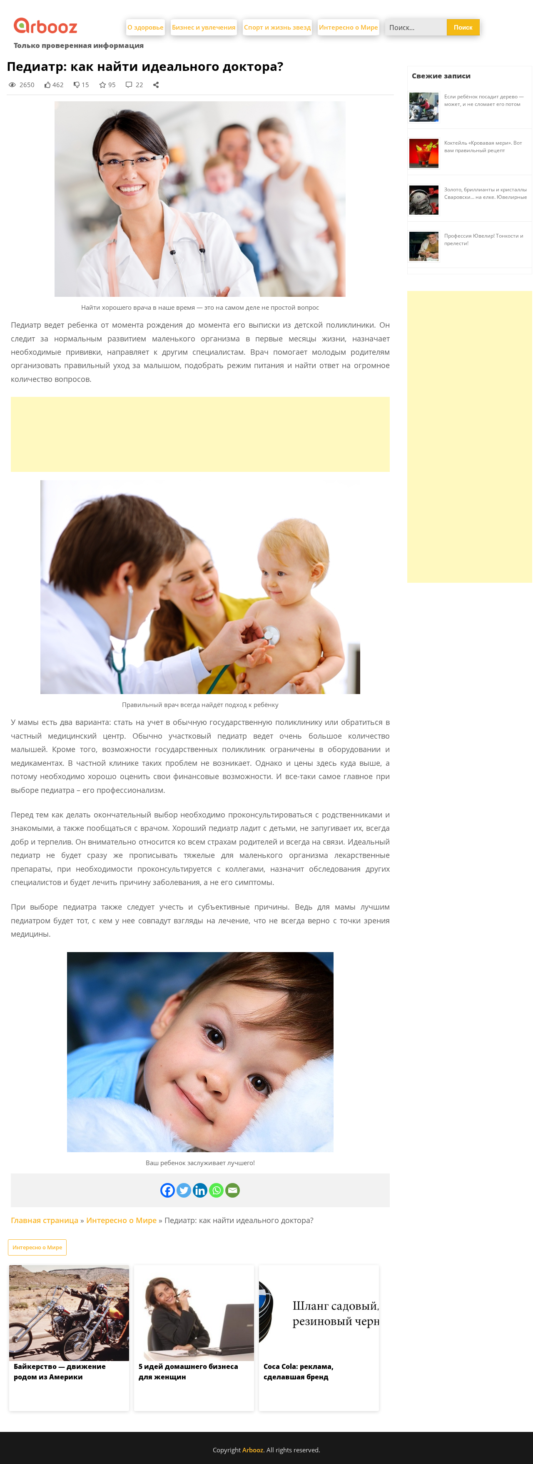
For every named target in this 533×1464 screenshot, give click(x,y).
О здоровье (145, 27)
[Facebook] (167, 1190)
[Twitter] (184, 1190)
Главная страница (44, 1220)
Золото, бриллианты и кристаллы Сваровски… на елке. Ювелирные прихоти (485, 197)
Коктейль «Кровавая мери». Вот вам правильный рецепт (483, 146)
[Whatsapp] (216, 1190)
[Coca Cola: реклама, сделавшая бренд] (319, 1313)
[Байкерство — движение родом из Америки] (69, 1313)
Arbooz (252, 1450)
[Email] (232, 1190)
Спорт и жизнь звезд (277, 27)
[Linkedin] (200, 1190)
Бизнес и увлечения (204, 27)
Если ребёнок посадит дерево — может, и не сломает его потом (484, 100)
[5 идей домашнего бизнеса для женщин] (194, 1313)
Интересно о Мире (348, 27)
